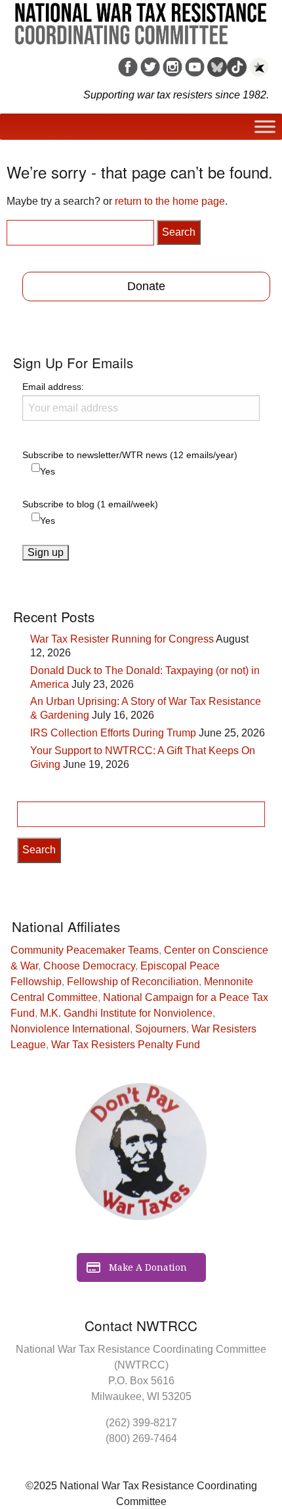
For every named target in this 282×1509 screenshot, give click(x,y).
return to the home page (170, 201)
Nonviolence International (70, 1028)
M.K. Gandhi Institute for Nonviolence (126, 1013)
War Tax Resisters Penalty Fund (125, 1044)
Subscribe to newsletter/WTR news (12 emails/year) (129, 455)
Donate (146, 286)
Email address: (53, 386)
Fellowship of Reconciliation (133, 981)
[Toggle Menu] (264, 127)
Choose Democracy (89, 965)
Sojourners (160, 1028)
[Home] (141, 19)
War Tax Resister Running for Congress (122, 639)
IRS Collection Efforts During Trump (113, 732)
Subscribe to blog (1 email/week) (90, 504)
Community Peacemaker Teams (84, 950)
